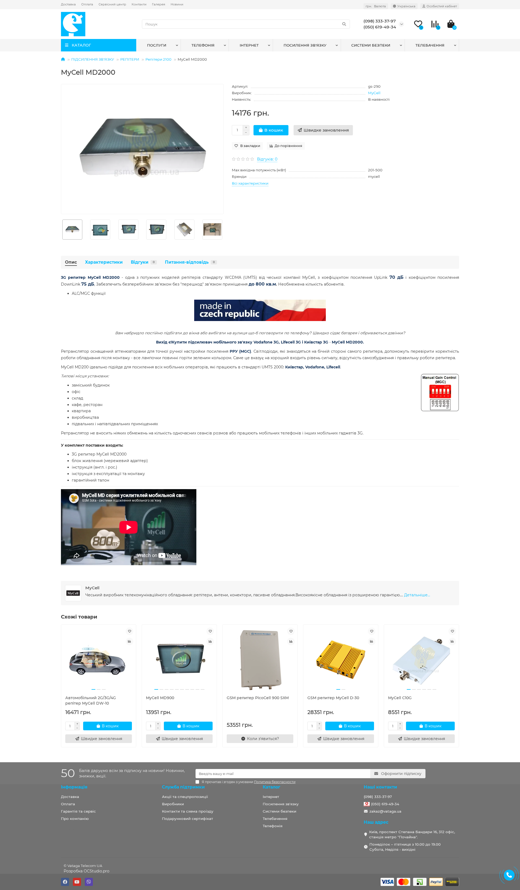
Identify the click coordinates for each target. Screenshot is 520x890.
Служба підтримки (183, 787)
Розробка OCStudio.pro (86, 871)
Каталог (271, 787)
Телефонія (202, 45)
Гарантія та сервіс (78, 811)
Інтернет (249, 45)
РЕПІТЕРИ (129, 59)
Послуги (156, 45)
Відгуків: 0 (267, 159)
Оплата (87, 4)
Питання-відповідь (190, 262)
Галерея (158, 4)
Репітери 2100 (158, 59)
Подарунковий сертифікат (187, 818)
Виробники (173, 804)
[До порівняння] (129, 641)
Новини (177, 4)
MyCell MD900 (160, 697)
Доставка (68, 4)
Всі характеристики (250, 183)
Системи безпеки (370, 45)
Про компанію (75, 818)
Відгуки (143, 262)
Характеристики (104, 262)
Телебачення (429, 45)
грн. (376, 6)
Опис (71, 262)
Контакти (139, 4)
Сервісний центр (112, 4)
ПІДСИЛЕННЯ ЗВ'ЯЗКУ (92, 59)
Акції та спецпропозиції (185, 796)
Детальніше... (417, 595)
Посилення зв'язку (305, 45)
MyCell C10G (400, 697)
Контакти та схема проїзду (187, 811)
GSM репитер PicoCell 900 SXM (258, 697)
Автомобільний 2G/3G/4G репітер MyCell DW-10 (90, 700)
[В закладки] (129, 631)
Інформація (74, 787)
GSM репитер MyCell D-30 (333, 697)
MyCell (374, 93)
